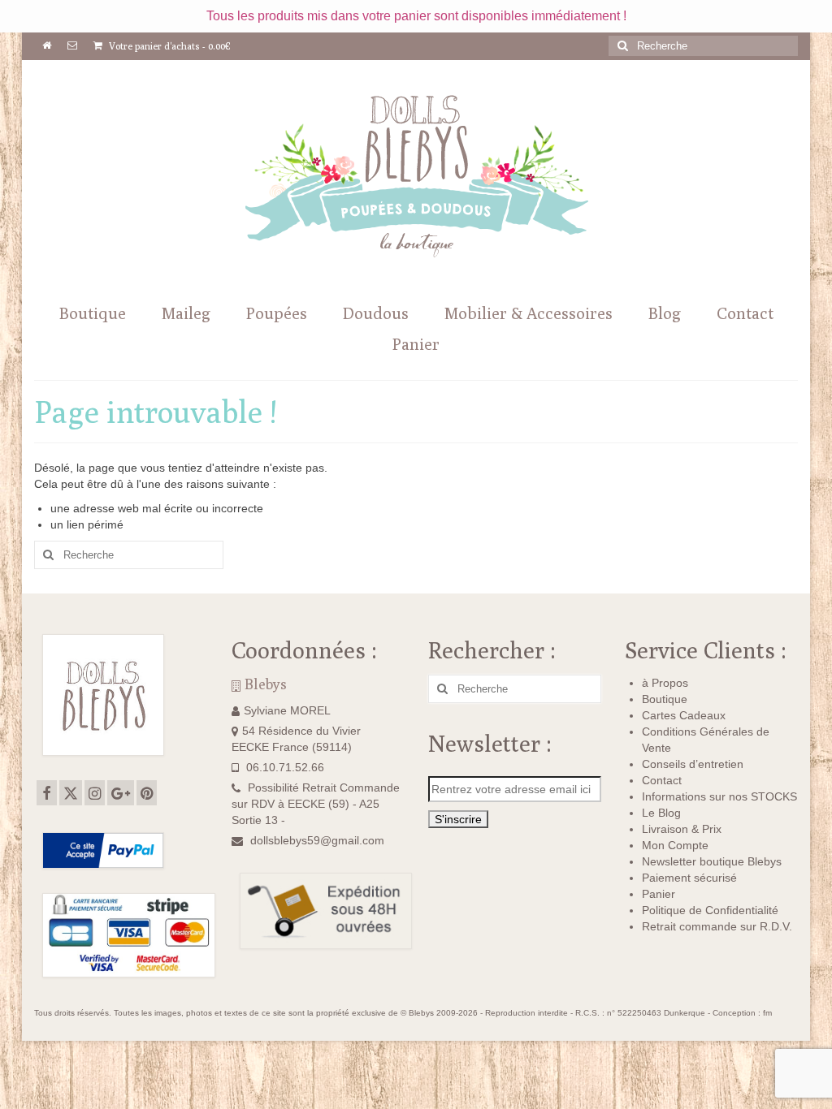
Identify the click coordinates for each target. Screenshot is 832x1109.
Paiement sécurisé (689, 877)
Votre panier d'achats (168, 46)
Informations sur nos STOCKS (719, 796)
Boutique (664, 699)
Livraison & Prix (682, 828)
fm (767, 1012)
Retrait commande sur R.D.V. (717, 926)
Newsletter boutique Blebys (712, 861)
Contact (662, 780)
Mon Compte (675, 845)
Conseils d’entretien (692, 763)
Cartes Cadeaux (684, 715)
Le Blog (661, 812)
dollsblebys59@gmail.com (317, 840)
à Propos (665, 682)
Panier (658, 893)
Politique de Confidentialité (710, 910)
